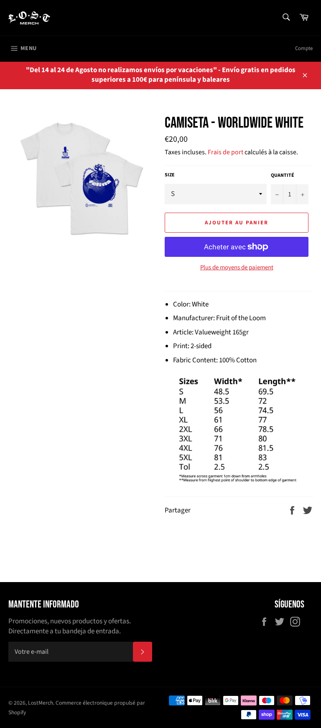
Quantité (282, 175)
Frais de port (225, 152)
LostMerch (40, 703)
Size (170, 175)
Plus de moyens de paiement (236, 268)
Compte (304, 48)
